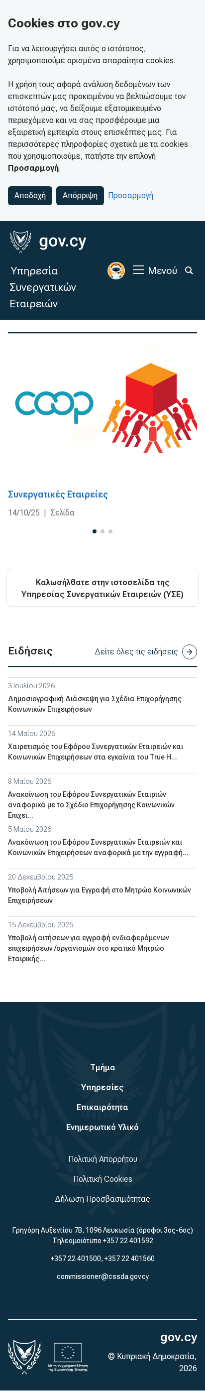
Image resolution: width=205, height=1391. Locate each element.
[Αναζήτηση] (189, 270)
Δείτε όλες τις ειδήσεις (136, 651)
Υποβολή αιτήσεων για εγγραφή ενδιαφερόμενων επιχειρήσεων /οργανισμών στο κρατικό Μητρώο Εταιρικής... (88, 948)
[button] (95, 531)
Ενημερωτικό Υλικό (102, 1127)
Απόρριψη (80, 195)
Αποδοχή (30, 195)
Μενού (162, 270)
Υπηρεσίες (102, 1087)
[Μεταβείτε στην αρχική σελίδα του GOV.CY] (48, 241)
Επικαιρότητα (102, 1107)
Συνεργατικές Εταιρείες (58, 494)
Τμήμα (102, 1067)
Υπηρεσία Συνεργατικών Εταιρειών (42, 287)
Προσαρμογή (130, 195)
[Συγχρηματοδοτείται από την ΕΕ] (68, 1357)
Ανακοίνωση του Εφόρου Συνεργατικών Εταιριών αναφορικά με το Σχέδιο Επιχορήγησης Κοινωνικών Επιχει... (91, 804)
